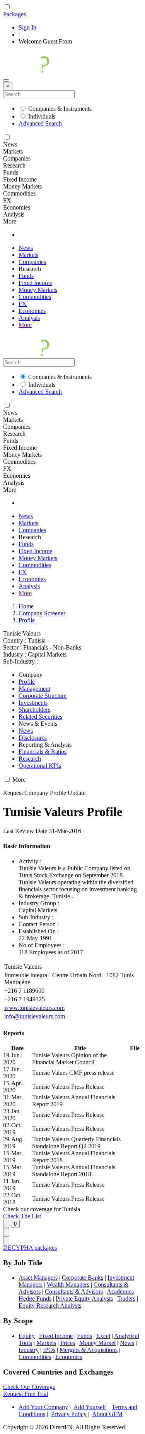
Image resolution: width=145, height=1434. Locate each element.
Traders (126, 1298)
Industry (29, 1350)
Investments (33, 702)
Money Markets (38, 289)
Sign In (27, 27)
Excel (103, 1336)
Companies (32, 262)
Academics (120, 1291)
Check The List (22, 1216)
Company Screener (42, 613)
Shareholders (34, 709)
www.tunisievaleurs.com (34, 1007)
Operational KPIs (40, 765)
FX (23, 303)
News (26, 248)
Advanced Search (40, 123)
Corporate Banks (82, 1277)
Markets (28, 255)
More (25, 324)
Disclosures (33, 737)
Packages (14, 14)
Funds (26, 275)
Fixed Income (35, 282)
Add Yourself (89, 1407)
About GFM (107, 1414)
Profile (27, 620)
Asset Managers (38, 1277)
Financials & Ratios (43, 751)
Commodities (35, 296)
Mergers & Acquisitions (89, 1350)
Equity (27, 1336)
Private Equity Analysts (84, 1298)
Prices (67, 1343)
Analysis (29, 317)
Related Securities (40, 716)
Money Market (97, 1343)
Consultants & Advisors (74, 1291)
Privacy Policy (69, 1414)
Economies (32, 310)
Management (34, 688)
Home (26, 606)
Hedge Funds (35, 1298)
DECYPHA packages (30, 1247)
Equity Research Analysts (50, 1305)
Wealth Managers (68, 1284)
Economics (68, 1357)
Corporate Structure (43, 695)
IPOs (49, 1350)
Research (30, 758)
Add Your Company (43, 1407)
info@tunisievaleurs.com (34, 1016)
